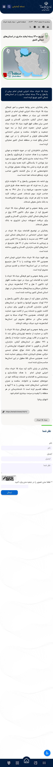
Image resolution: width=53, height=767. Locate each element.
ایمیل (49, 453)
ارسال (9, 492)
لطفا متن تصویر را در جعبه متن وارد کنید (33, 482)
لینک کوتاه (3, 412)
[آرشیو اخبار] (44, 762)
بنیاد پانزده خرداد (9, 22)
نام (50, 443)
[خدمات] (17, 762)
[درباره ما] (8, 762)
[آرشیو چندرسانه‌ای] (35, 762)
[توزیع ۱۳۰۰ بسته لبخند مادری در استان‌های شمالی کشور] (26, 63)
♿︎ (47, 753)
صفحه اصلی (21, 22)
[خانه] (26, 760)
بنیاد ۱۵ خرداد (42, 420)
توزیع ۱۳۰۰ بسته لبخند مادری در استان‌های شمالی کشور (23, 38)
